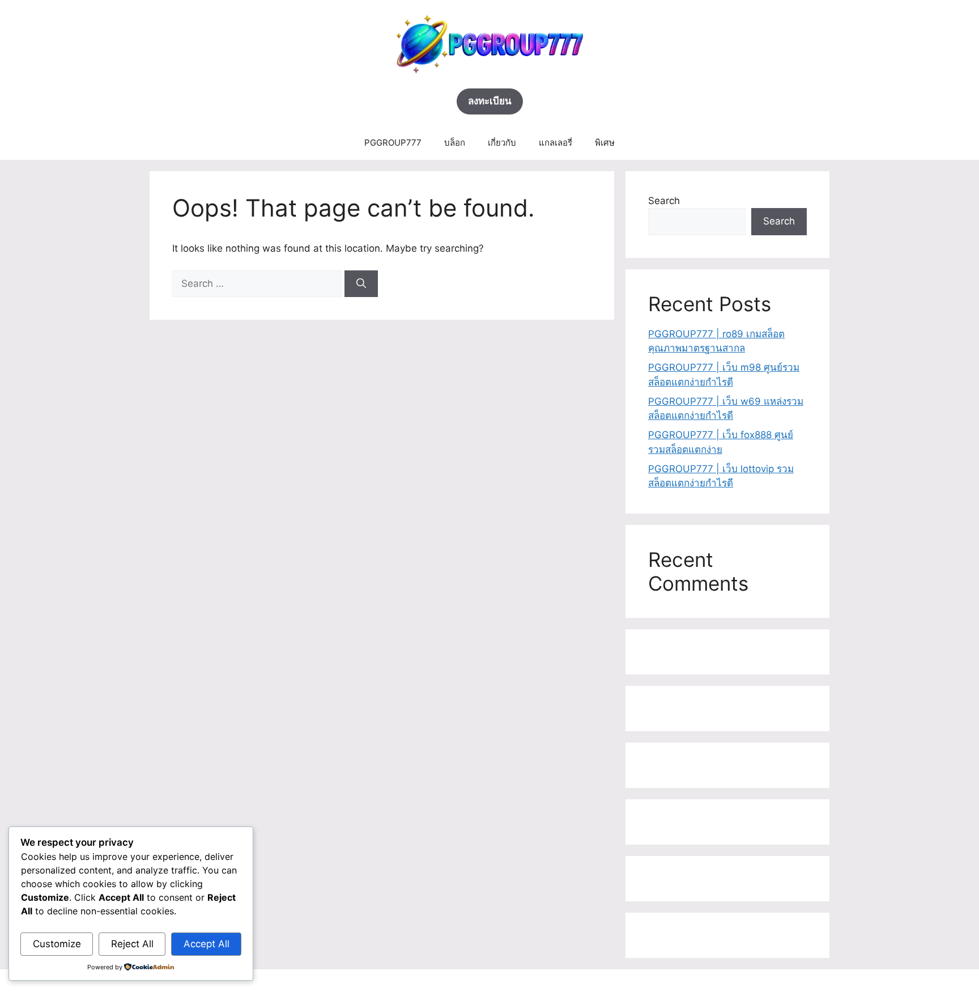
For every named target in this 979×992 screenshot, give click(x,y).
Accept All (206, 943)
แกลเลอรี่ (555, 142)
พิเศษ (605, 142)
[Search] (361, 284)
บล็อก (454, 142)
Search (664, 200)
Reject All (132, 943)
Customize (57, 943)
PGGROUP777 (393, 142)
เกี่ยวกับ (502, 142)
